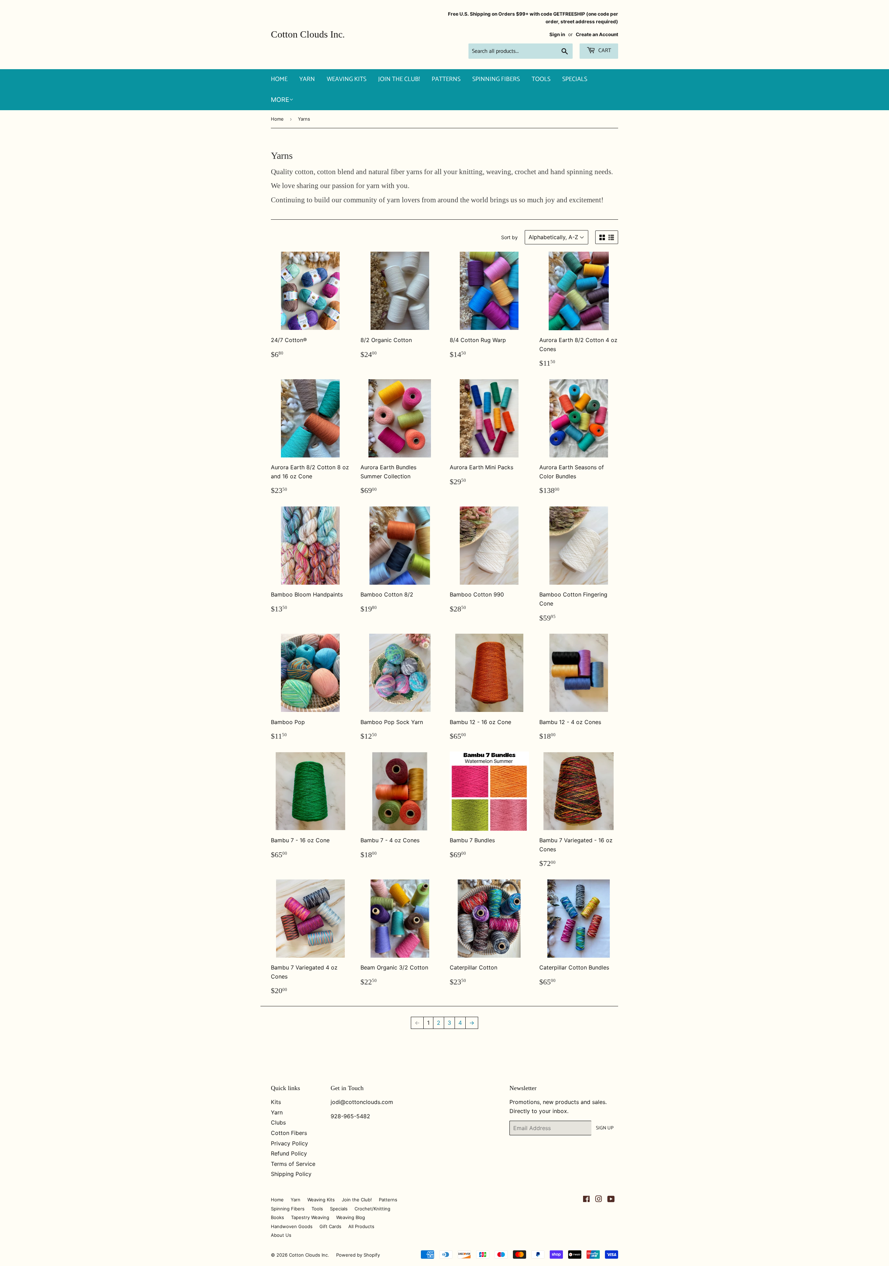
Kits (276, 1101)
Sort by (509, 237)
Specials (574, 79)
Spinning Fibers (496, 79)
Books (277, 1217)
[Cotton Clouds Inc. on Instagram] (598, 1199)
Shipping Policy (291, 1173)
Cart (604, 50)
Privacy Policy (289, 1143)
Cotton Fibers (289, 1132)
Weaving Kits (346, 79)
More (280, 99)
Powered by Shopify (358, 1255)
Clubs (278, 1122)
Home (279, 79)
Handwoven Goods (292, 1226)
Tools (541, 79)
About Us (281, 1235)
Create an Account (597, 34)
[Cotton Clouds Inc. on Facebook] (586, 1199)
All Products (361, 1226)
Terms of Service (293, 1163)
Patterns (446, 79)
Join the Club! (399, 79)
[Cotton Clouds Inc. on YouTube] (611, 1199)
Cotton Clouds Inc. (308, 34)
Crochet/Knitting (372, 1208)
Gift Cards (330, 1226)
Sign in (557, 34)
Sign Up (605, 1128)
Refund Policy (289, 1153)
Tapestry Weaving (310, 1217)
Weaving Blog (350, 1217)
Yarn (307, 79)
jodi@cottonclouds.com (362, 1101)
